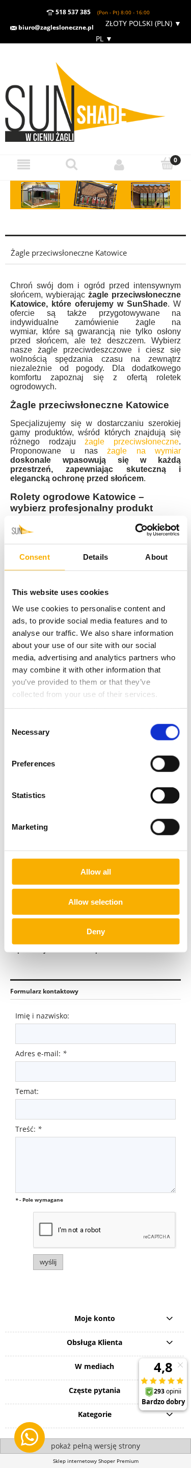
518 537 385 (72, 12)
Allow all (95, 871)
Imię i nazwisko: (42, 1016)
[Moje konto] (120, 164)
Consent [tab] (34, 557)
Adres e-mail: (41, 1053)
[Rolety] (95, 194)
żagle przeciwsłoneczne (132, 441)
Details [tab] (95, 557)
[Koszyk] (167, 163)
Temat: (27, 1091)
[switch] (164, 764)
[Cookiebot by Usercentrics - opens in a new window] (136, 529)
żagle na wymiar (144, 450)
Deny (96, 931)
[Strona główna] (95, 98)
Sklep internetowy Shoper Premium (96, 1460)
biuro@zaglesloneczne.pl (55, 27)
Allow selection (95, 901)
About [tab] (156, 557)
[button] (24, 164)
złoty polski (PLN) (143, 23)
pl (103, 38)
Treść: (28, 1129)
